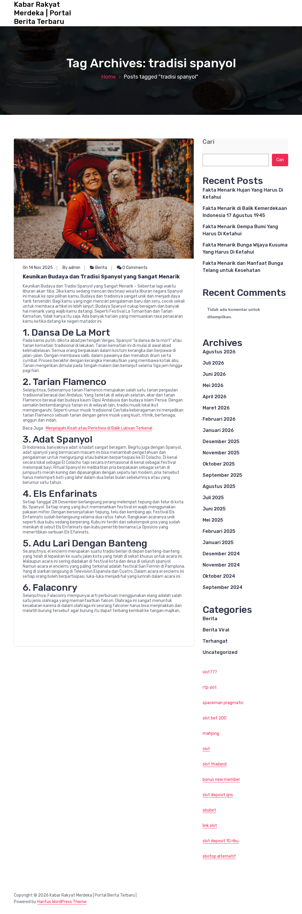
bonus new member (221, 779)
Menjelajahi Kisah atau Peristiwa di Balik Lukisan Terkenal (99, 428)
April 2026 (214, 396)
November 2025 (221, 453)
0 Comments (134, 267)
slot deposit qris (218, 794)
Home (108, 77)
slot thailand (214, 764)
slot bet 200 (214, 718)
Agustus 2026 (219, 352)
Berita (101, 267)
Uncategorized (220, 652)
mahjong (211, 733)
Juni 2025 (214, 509)
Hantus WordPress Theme (61, 901)
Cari (208, 141)
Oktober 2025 (219, 464)
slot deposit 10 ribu (221, 840)
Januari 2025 (218, 542)
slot (206, 748)
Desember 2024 (221, 553)
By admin (71, 267)
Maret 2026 (216, 408)
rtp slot (210, 687)
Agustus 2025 (219, 486)
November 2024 (221, 565)
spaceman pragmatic (223, 702)
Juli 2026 (213, 363)
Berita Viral (216, 630)
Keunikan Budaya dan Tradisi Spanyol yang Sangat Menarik (101, 276)
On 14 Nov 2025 (38, 267)
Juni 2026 (214, 374)
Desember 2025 (221, 441)
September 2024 (222, 587)
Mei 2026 (213, 385)
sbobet (209, 810)
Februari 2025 (219, 531)
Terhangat (215, 641)
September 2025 (222, 475)
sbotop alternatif (219, 856)
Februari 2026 (219, 419)
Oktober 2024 (219, 576)
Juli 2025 (213, 497)
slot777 (210, 672)
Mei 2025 (213, 520)
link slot (210, 825)
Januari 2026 (218, 430)
